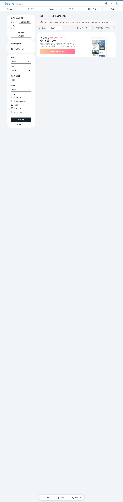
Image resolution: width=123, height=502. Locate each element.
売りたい (31, 8)
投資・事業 (92, 8)
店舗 (112, 8)
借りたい (51, 8)
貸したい (72, 8)
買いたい (10, 8)
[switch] (91, 27)
